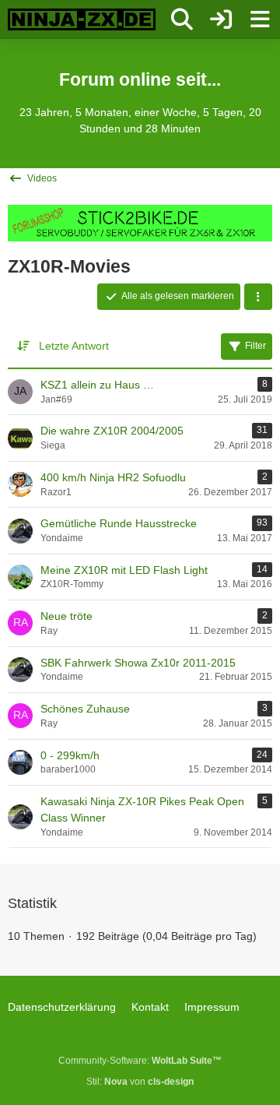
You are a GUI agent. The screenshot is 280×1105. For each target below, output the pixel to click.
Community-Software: (140, 1060)
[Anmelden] (220, 19)
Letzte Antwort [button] (74, 346)
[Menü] (259, 19)
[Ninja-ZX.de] (82, 19)
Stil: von (140, 1081)
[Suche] (182, 19)
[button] (258, 296)
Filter (255, 345)
